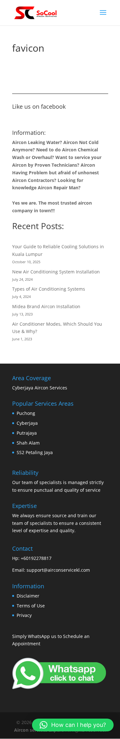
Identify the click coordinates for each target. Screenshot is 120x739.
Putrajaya (27, 433)
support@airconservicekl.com (58, 570)
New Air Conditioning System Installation (56, 272)
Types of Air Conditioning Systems (48, 289)
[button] (73, 725)
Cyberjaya (27, 423)
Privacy (24, 615)
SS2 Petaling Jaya (35, 452)
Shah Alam (28, 443)
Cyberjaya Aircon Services (39, 388)
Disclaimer (28, 596)
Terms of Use (31, 606)
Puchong (26, 413)
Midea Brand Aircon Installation (46, 306)
